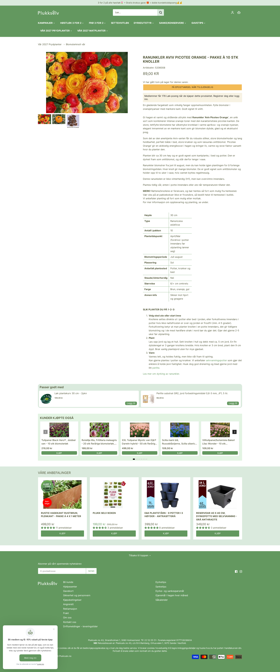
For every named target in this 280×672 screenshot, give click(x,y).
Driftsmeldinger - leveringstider (80, 626)
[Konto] (232, 12)
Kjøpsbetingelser (72, 599)
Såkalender (161, 599)
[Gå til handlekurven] (239, 12)
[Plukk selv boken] (114, 494)
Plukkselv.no (65, 656)
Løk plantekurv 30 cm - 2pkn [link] (71, 393)
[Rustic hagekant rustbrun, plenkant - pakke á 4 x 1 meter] (62, 494)
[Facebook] (236, 571)
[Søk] (160, 12)
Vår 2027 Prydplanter (50, 44)
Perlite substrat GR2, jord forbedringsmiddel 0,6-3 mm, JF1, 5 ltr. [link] (192, 393)
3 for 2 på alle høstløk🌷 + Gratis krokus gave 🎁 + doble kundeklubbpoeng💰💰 (140, 2)
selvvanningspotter (216, 360)
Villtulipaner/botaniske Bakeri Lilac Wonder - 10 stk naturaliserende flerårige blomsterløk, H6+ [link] (218, 442)
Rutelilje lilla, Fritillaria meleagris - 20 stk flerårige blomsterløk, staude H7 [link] (99, 442)
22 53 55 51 (150, 640)
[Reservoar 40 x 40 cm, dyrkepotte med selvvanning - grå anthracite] (217, 494)
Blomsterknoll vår (75, 44)
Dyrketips (160, 582)
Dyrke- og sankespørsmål (169, 590)
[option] (44, 119)
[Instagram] (241, 571)
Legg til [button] (131, 403)
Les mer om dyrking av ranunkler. (161, 373)
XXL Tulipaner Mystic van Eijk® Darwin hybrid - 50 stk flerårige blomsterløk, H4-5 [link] (139, 442)
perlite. (156, 367)
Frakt (66, 613)
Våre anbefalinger (54, 473)
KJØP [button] (59, 453)
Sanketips (160, 586)
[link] (46, 399)
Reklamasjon (70, 608)
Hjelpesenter (70, 586)
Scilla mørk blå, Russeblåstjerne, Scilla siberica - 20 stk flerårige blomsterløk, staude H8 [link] (179, 442)
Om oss (67, 617)
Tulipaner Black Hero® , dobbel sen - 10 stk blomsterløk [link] (58, 442)
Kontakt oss (69, 622)
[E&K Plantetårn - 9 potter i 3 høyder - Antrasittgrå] (166, 494)
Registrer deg (220, 95)
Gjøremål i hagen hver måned (171, 595)
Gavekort (68, 590)
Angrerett (68, 604)
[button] (192, 87)
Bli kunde (68, 582)
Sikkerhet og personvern (76, 595)
